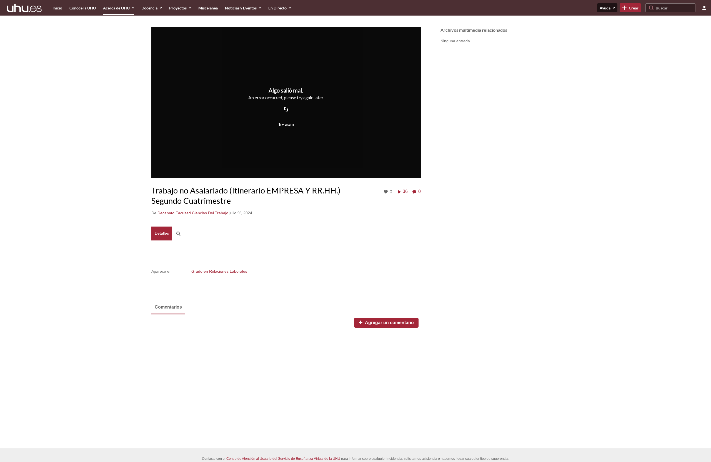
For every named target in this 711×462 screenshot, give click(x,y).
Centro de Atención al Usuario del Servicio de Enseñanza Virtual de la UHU (283, 459)
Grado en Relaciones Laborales (219, 271)
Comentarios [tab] (168, 307)
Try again (286, 124)
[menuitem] (57, 7)
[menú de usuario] (704, 7)
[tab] (161, 233)
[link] (630, 7)
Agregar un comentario (389, 322)
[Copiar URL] (286, 109)
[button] (180, 233)
